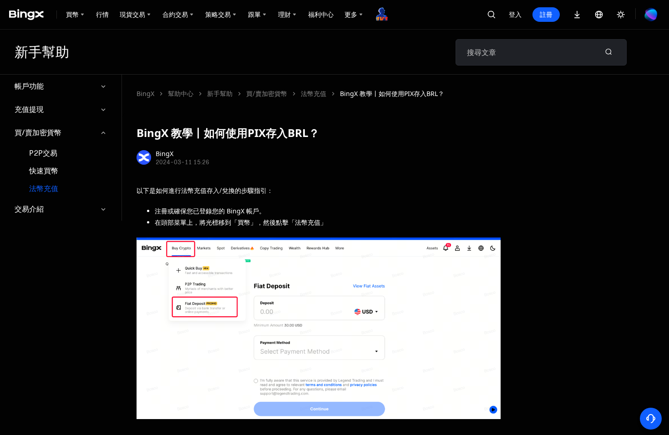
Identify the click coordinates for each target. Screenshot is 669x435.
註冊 (546, 14)
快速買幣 (43, 171)
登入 (515, 14)
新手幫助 (220, 93)
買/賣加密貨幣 (38, 132)
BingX (145, 93)
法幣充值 (43, 188)
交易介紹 (29, 209)
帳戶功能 (29, 86)
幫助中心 (180, 93)
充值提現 (29, 109)
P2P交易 (43, 153)
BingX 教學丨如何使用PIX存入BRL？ (392, 93)
